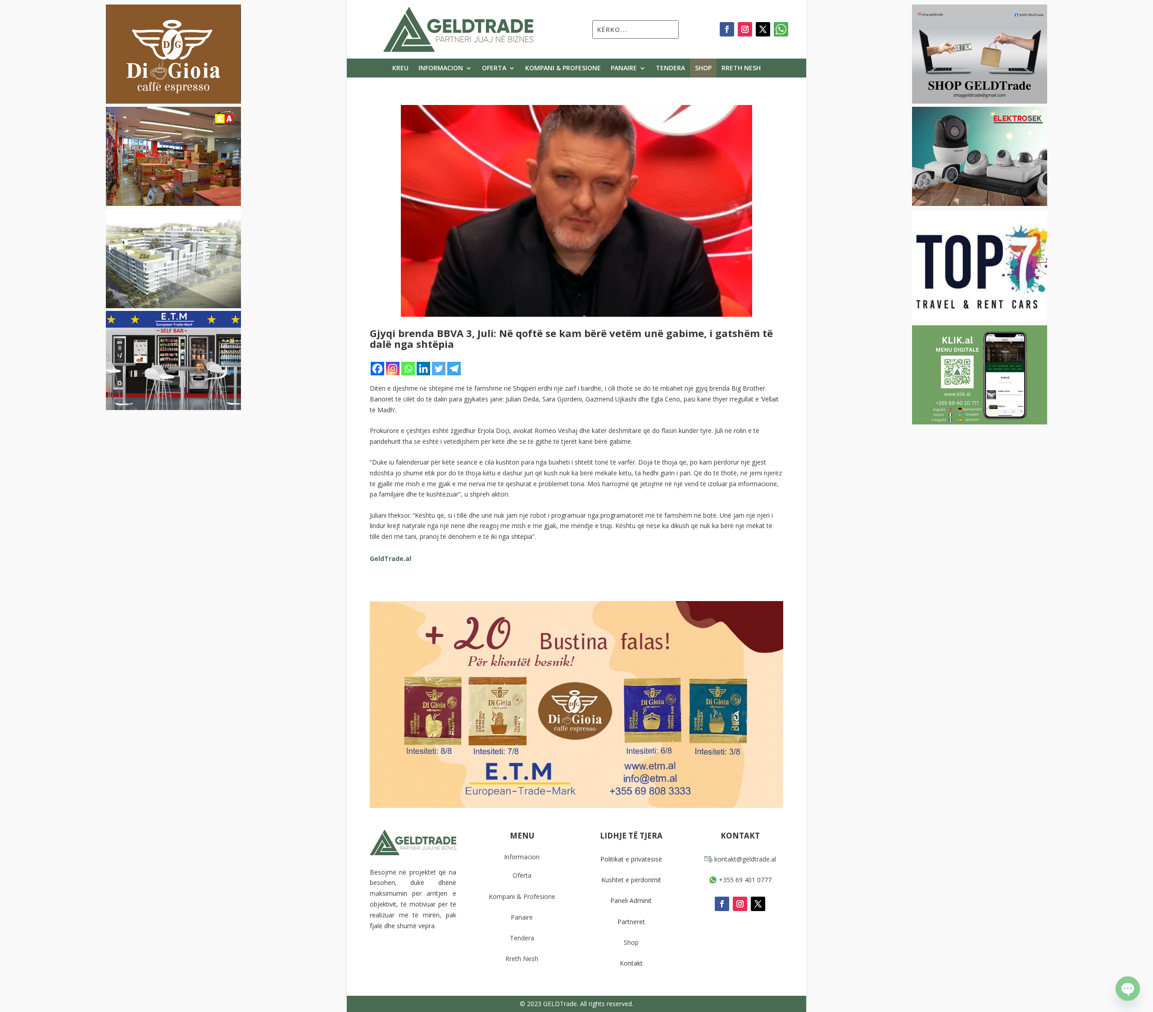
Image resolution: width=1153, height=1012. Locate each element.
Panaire (624, 68)
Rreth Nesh (741, 68)
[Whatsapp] (408, 368)
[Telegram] (454, 368)
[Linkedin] (423, 368)
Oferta (494, 68)
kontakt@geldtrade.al (744, 859)
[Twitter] (438, 368)
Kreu (400, 68)
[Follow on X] (763, 29)
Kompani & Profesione (563, 68)
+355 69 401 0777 (744, 879)
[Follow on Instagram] (745, 29)
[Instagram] (392, 368)
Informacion (440, 68)
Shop (703, 68)
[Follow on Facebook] (727, 29)
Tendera (670, 68)
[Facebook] (377, 368)
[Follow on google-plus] (781, 29)
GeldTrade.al (390, 558)
